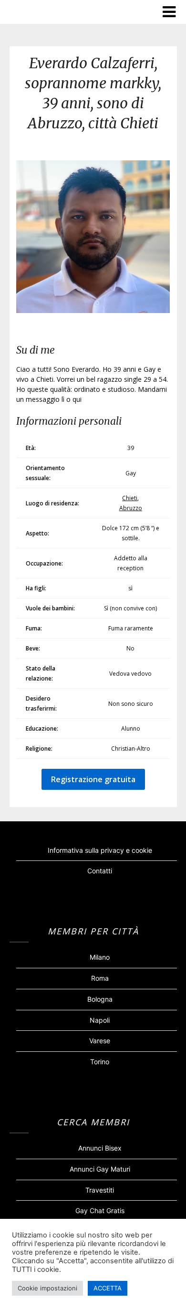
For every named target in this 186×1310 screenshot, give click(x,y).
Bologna (100, 999)
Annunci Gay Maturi (100, 1169)
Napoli (100, 1020)
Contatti (99, 871)
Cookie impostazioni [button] (47, 1288)
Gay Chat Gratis (99, 1210)
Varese (99, 1041)
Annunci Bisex (100, 1148)
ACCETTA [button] (107, 1288)
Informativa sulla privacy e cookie (100, 850)
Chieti (129, 498)
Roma (100, 978)
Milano (100, 957)
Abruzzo (130, 508)
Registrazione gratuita (93, 779)
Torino (99, 1062)
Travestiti (99, 1190)
